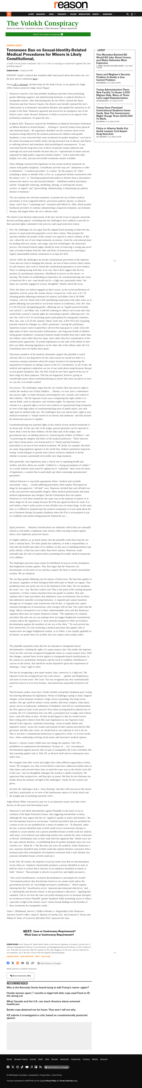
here (35, 78)
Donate (95, 14)
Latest (31, 14)
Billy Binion (100, 121)
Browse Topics (21, 1059)
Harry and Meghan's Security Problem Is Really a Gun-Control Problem (113, 77)
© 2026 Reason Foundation (17, 1075)
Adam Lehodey (118, 66)
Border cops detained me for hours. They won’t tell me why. (41, 1009)
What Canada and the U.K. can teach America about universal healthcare (43, 1003)
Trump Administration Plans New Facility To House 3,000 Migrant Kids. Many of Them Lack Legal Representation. (113, 94)
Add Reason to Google (50, 963)
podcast (52, 953)
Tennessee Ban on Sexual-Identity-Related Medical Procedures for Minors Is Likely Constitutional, (46, 54)
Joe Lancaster (101, 137)
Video (51, 14)
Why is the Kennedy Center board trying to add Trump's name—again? (48, 987)
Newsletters (84, 14)
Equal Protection (26, 956)
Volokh (73, 14)
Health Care (45, 956)
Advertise (64, 1059)
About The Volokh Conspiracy (47, 34)
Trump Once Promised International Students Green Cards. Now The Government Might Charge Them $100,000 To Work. (114, 113)
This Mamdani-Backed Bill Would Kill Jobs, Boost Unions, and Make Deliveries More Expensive (113, 59)
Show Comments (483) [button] (21, 976)
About (9, 1059)
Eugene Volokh (12, 70)
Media (95, 1059)
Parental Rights (14, 45)
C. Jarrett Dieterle (103, 66)
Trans (37, 956)
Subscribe (107, 14)
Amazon (104, 1059)
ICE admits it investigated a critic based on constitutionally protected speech (47, 1016)
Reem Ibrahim (101, 83)
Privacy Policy (45, 1075)
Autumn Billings (102, 101)
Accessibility (33, 1075)
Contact (86, 1059)
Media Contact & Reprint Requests (22, 969)
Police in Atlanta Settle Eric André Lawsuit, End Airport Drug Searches (112, 131)
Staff (40, 1059)
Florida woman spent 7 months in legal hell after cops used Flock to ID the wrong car (48, 994)
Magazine (40, 14)
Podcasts (62, 14)
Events (33, 1059)
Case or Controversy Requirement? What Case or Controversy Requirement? (49, 933)
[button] (133, 14)
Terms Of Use (57, 1075)
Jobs (47, 1059)
